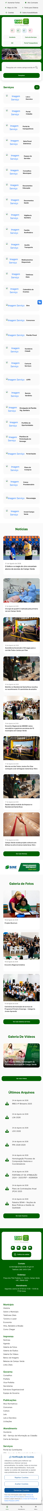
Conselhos (7, 1375)
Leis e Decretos (9, 1418)
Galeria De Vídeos (10, 1354)
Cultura (6, 1411)
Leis (5, 1414)
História (6, 1308)
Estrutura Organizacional (13, 1389)
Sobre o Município (11, 1312)
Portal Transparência (31, 43)
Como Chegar (9, 1329)
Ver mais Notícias (21, 854)
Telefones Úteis (9, 1315)
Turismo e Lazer (10, 1319)
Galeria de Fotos (10, 1347)
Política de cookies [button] (23, 1254)
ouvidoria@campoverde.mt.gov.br (21, 1267)
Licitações (7, 1421)
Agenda (6, 1343)
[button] (9, 13)
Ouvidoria (12, 37)
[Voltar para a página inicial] (21, 1238)
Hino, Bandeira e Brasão (13, 1326)
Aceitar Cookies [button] (21, 1484)
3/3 (35, 539)
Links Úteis (7, 1365)
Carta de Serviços (31, 37)
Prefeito (6, 1379)
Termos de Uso (29, 1497)
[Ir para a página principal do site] (21, 22)
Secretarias (8, 1386)
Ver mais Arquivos (21, 1216)
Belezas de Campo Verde (13, 1361)
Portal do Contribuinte (12, 1450)
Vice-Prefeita (8, 1382)
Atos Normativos (10, 1404)
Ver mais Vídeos (21, 1078)
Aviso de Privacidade (16, 1497)
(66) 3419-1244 (25, 1269)
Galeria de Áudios (10, 1350)
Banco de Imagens (11, 1358)
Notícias (6, 1340)
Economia (7, 1322)
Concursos (7, 1407)
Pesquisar (21, 75)
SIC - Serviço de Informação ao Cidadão (20, 1435)
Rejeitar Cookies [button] (21, 1477)
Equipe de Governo (11, 1393)
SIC (12, 43)
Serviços (8, 87)
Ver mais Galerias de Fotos (21, 1021)
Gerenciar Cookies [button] (21, 1490)
